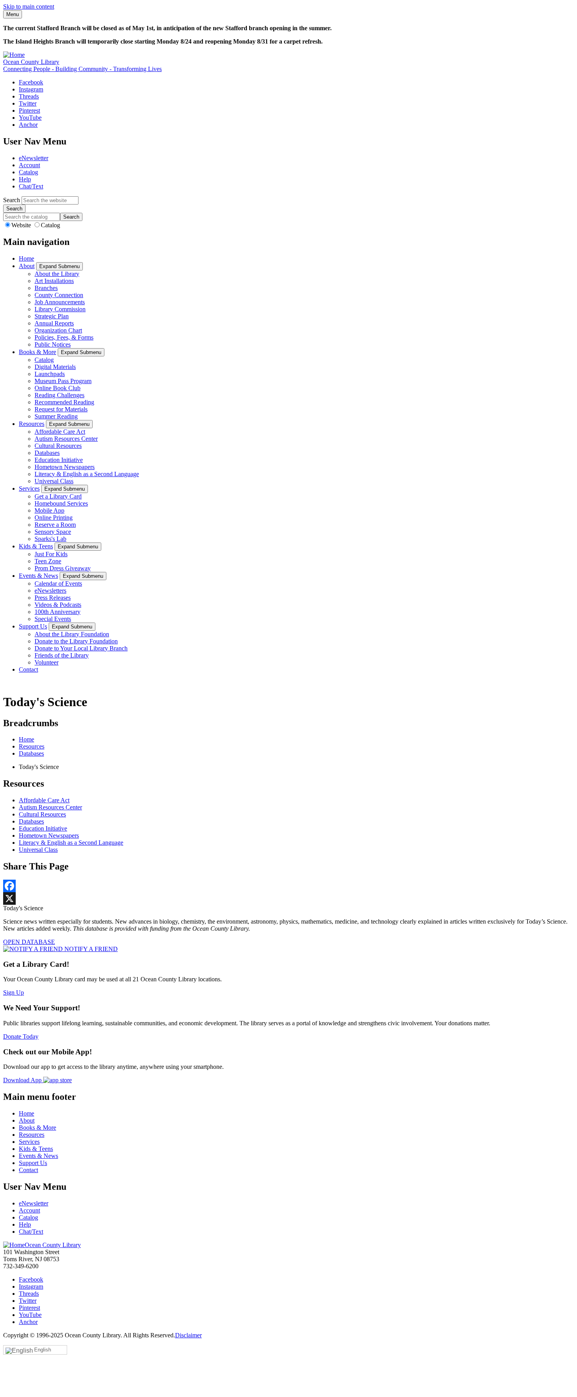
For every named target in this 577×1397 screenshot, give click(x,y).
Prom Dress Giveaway (63, 568)
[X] (288, 898)
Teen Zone (48, 561)
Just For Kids (51, 554)
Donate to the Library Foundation (76, 641)
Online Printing (54, 517)
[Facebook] (288, 886)
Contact (28, 669)
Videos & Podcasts (58, 604)
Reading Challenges (59, 395)
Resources (31, 423)
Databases (47, 452)
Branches (46, 288)
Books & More (37, 352)
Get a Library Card (58, 496)
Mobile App (49, 510)
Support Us (33, 626)
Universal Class (54, 481)
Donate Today (20, 1036)
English (42, 1350)
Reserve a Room (55, 524)
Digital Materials (55, 366)
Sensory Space (53, 531)
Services (29, 488)
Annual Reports (54, 323)
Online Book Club (57, 388)
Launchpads (50, 374)
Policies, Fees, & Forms (64, 337)
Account (29, 165)
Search (11, 200)
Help (25, 179)
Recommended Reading (64, 402)
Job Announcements (60, 302)
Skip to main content (28, 6)
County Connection (59, 295)
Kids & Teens (36, 546)
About (27, 266)
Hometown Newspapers (65, 467)
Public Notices (53, 344)
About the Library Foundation (72, 634)
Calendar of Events (58, 583)
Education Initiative (59, 460)
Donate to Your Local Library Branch (81, 648)
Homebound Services (61, 503)
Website (22, 225)
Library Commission (60, 309)
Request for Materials (61, 409)
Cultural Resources (58, 445)
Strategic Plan (52, 316)
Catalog (28, 172)
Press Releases (53, 597)
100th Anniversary (57, 611)
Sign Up (13, 992)
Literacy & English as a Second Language (87, 474)
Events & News (38, 575)
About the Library (57, 273)
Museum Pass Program (63, 381)
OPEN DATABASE (29, 942)
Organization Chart (58, 330)
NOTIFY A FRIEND (90, 949)
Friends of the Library (62, 655)
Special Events (53, 618)
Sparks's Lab (50, 538)
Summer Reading (56, 416)
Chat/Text (31, 186)
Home (26, 258)
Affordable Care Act (60, 431)
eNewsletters (50, 590)
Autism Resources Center (66, 438)
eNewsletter (33, 158)
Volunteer (46, 662)
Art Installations (54, 281)
